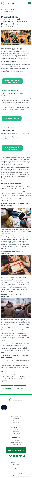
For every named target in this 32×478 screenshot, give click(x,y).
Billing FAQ (16, 439)
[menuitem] (16, 464)
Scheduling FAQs (16, 444)
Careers (16, 429)
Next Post (20, 388)
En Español (16, 440)
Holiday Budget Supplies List (9, 90)
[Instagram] (13, 454)
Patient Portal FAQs (16, 442)
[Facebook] (9, 454)
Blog (16, 424)
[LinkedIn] (16, 454)
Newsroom (16, 418)
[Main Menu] (29, 3)
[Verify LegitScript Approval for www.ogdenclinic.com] (16, 407)
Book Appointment (15, 450)
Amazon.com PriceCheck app (9, 243)
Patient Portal (16, 433)
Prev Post (7, 388)
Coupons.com (8, 231)
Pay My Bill (16, 431)
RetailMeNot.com (24, 229)
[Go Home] (1, 9)
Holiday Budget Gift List (8, 127)
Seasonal (4, 381)
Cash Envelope (5, 181)
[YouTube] (23, 454)
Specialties (16, 420)
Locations (16, 422)
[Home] (8, 3)
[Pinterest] (19, 454)
